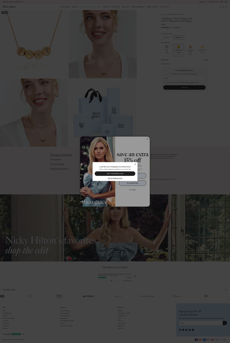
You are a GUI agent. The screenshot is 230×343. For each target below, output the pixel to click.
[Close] (135, 164)
